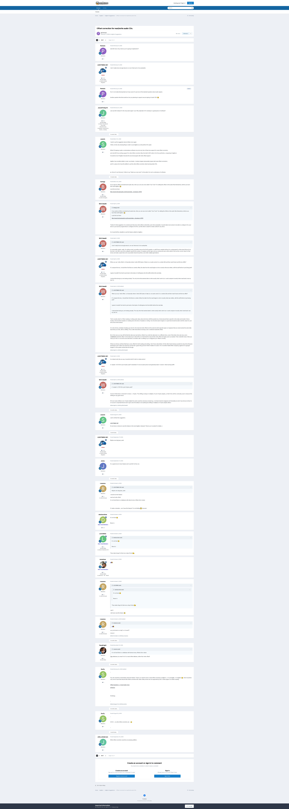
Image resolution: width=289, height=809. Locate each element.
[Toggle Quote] (112, 207)
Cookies (144, 799)
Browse (98, 8)
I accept (190, 806)
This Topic (186, 8)
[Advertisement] (144, 22)
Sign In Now (167, 776)
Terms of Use (115, 807)
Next (102, 40)
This (111, 656)
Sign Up (190, 3)
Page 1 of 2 (111, 40)
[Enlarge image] (158, 97)
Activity (104, 8)
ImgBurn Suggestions (116, 34)
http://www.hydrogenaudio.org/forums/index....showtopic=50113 (126, 191)
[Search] (192, 8)
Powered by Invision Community (144, 800)
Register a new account (121, 776)
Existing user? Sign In (179, 3)
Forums (97, 11)
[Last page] (106, 40)
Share (178, 33)
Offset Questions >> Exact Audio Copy (120, 684)
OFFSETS (112, 687)
